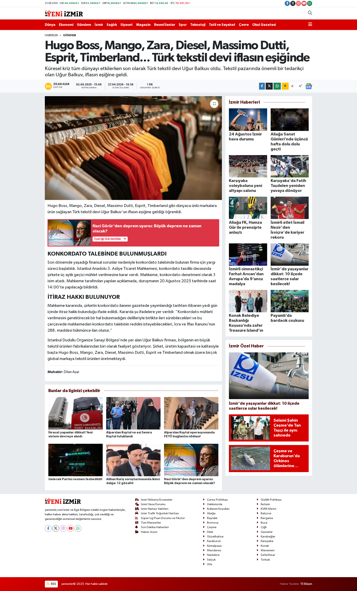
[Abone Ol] (308, 86)
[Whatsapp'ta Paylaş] (277, 86)
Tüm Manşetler (151, 522)
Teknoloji (197, 24)
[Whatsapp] (78, 528)
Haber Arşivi (149, 532)
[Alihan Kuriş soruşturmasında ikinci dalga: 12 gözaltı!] (133, 460)
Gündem (84, 24)
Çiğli (264, 527)
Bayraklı (212, 518)
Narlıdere (213, 554)
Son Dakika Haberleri (155, 527)
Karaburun (214, 541)
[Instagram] (63, 528)
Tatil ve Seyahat (222, 24)
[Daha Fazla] (285, 86)
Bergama (267, 518)
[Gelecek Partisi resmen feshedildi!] (75, 460)
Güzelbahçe (215, 536)
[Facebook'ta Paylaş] (262, 86)
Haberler (51, 35)
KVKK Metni (268, 508)
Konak (265, 545)
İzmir (99, 24)
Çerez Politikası (217, 499)
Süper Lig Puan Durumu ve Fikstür (163, 518)
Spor (183, 24)
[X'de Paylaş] (269, 86)
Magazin (143, 24)
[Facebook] (48, 528)
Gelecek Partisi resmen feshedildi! (75, 479)
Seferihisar (268, 554)
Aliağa (211, 513)
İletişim (265, 504)
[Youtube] (70, 528)
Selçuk (211, 559)
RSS (53, 583)
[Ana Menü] (310, 25)
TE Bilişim (306, 583)
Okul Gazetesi (264, 24)
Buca (264, 522)
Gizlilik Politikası (271, 499)
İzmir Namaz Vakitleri (154, 508)
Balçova (266, 513)
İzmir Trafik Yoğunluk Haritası (160, 513)
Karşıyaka (267, 541)
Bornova (212, 522)
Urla (209, 564)
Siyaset (126, 24)
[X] (55, 528)
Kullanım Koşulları (218, 508)
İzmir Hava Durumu (153, 504)
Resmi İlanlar (164, 24)
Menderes (214, 550)
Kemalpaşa (214, 545)
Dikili (210, 532)
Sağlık (112, 24)
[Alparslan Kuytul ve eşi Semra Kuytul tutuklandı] (133, 413)
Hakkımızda (214, 504)
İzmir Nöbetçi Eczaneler (157, 499)
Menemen (268, 550)
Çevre (244, 24)
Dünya (50, 24)
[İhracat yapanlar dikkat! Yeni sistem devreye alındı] (75, 413)
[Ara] (310, 13)
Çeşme (212, 527)
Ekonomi (66, 24)
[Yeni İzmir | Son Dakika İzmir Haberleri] (64, 13)
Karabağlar (268, 536)
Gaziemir (267, 532)
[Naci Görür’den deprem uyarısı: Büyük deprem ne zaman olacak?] (191, 460)
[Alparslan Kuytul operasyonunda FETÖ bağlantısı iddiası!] (191, 413)
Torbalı (265, 559)
